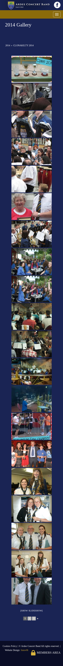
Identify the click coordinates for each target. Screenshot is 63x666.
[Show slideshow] (31, 610)
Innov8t (24, 650)
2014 (7, 45)
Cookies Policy (10, 646)
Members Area (48, 652)
